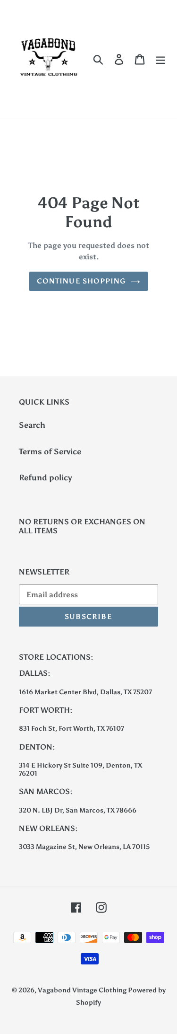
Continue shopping (81, 281)
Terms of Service (50, 451)
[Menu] (160, 59)
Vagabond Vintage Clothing (83, 990)
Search (32, 425)
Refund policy (45, 477)
